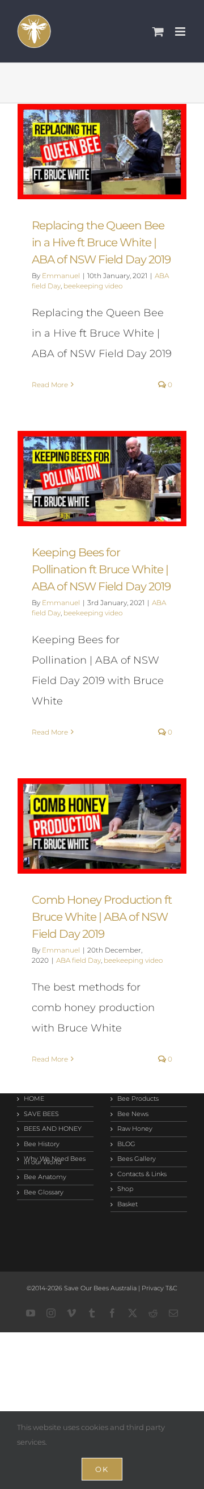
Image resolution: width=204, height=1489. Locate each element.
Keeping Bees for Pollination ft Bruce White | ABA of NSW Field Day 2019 (102, 478)
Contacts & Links (142, 1174)
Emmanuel (61, 275)
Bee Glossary (43, 1192)
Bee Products (138, 1099)
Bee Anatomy (45, 1177)
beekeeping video (92, 286)
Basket (127, 1204)
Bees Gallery (136, 1159)
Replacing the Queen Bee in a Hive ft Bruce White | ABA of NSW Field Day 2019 (102, 151)
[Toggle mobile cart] (158, 31)
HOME (34, 1099)
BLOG (126, 1144)
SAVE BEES (41, 1114)
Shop (125, 1189)
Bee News (132, 1114)
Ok (102, 1469)
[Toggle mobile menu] (181, 31)
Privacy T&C (158, 1288)
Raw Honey (134, 1129)
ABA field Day (78, 960)
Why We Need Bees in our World (55, 1160)
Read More (50, 384)
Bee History (42, 1144)
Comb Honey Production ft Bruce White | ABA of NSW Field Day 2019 (102, 825)
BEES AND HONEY (53, 1129)
